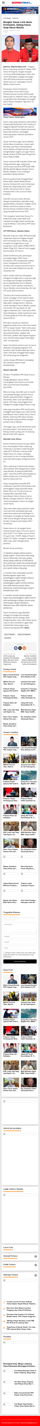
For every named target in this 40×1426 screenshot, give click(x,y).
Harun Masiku (9, 634)
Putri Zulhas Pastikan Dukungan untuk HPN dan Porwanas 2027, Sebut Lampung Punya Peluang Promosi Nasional (29, 901)
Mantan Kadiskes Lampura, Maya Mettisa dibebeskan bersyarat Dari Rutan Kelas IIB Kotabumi (29, 659)
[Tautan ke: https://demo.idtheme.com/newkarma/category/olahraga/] (35, 1275)
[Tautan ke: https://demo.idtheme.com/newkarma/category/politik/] (35, 1265)
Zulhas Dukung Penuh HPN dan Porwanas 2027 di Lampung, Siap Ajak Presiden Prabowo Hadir (11, 884)
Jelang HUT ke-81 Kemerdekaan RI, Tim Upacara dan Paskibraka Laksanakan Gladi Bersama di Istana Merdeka (28, 704)
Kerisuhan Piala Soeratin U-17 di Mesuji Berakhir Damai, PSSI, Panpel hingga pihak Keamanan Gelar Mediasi (22, 1316)
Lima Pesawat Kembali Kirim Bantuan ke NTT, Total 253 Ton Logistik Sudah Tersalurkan (29, 676)
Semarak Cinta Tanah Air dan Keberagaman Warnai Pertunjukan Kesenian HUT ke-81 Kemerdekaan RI (28, 683)
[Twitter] (20, 648)
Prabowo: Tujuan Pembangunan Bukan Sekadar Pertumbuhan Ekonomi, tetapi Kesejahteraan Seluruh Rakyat (11, 697)
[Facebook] (16, 648)
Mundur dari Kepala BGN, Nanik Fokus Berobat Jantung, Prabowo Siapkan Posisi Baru (10, 901)
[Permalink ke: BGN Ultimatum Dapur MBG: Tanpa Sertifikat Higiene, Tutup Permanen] (29, 826)
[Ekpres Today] (22, 2)
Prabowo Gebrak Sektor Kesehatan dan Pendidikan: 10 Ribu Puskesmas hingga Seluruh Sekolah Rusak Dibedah (28, 697)
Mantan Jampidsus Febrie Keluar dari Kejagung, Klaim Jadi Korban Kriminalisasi (10, 725)
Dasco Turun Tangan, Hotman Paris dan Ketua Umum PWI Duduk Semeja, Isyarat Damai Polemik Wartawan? (11, 718)
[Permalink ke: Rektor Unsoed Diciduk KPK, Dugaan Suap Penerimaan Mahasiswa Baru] (11, 741)
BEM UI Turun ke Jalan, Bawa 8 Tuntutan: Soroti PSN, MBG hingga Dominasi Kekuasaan (11, 683)
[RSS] (24, 648)
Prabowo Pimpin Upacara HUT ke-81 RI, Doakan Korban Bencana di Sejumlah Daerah (11, 690)
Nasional (5, 31)
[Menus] (3, 2)
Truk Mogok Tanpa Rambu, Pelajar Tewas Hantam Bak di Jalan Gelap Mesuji (24, 1405)
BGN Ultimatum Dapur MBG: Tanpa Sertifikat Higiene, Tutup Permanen (28, 711)
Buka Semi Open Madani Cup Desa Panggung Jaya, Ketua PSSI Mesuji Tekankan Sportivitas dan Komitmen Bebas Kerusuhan (21, 1309)
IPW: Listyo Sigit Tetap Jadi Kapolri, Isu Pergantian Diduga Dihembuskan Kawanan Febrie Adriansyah (11, 711)
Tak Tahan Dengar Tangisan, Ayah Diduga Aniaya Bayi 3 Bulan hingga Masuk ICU (24, 1383)
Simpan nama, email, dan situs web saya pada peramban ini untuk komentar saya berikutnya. (19, 955)
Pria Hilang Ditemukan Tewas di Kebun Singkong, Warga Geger (25, 1372)
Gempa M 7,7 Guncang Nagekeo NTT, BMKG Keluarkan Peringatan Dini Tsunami (29, 690)
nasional (7, 638)
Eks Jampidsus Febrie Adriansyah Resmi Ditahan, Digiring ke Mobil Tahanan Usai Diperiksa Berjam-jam (28, 718)
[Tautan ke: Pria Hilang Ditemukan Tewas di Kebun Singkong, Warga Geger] (8, 1374)
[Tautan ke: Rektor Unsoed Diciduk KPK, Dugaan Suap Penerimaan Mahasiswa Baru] (8, 1396)
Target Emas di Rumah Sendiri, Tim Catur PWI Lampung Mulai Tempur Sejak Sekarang (21, 1328)
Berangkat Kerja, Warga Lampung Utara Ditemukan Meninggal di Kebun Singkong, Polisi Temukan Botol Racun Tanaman (19, 1365)
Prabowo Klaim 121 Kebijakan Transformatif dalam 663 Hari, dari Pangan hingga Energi (10, 704)
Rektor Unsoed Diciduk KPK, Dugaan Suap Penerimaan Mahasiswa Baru (11, 676)
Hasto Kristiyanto (24, 634)
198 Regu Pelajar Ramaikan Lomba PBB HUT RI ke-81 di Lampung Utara (20, 1322)
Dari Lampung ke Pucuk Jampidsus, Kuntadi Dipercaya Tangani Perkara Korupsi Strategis (27, 868)
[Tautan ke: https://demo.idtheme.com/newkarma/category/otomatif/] (35, 1256)
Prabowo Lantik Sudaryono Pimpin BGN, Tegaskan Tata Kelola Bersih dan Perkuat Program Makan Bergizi (28, 884)
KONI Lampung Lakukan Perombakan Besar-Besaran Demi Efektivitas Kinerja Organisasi (11, 659)
